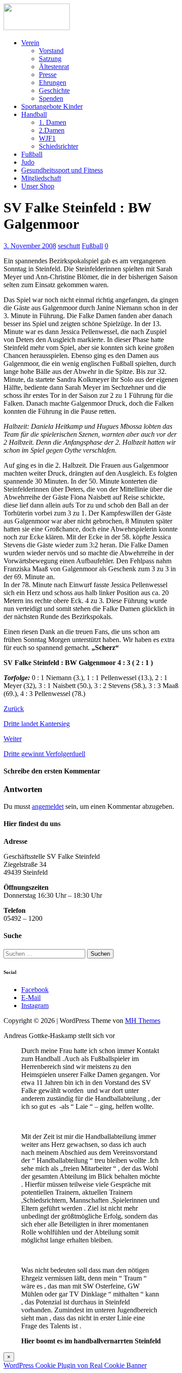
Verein (30, 42)
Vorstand (51, 50)
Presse (48, 74)
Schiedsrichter (58, 146)
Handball (34, 114)
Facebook (35, 989)
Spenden (51, 98)
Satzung (50, 58)
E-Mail (31, 997)
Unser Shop (37, 186)
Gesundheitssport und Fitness (62, 170)
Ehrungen (52, 82)
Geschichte (54, 90)
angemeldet (48, 806)
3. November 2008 (30, 246)
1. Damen (52, 122)
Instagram (35, 1005)
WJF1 (47, 138)
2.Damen (51, 130)
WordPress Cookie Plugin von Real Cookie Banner (75, 1365)
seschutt (69, 246)
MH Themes (142, 1020)
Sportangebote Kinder (52, 106)
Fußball (31, 154)
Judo (27, 162)
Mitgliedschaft (41, 178)
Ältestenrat (54, 66)
